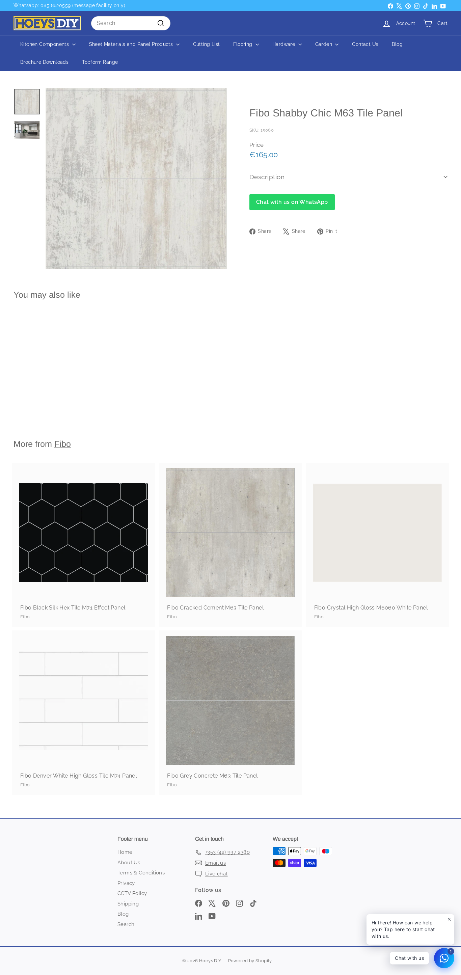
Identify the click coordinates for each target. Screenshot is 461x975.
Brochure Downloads (44, 62)
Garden (324, 44)
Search (125, 924)
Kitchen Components (45, 44)
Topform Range (100, 62)
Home (125, 852)
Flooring (243, 44)
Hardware (284, 44)
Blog (397, 44)
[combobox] (130, 23)
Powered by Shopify (250, 960)
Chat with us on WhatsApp (292, 202)
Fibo (62, 444)
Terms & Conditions (141, 873)
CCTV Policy (132, 893)
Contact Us (365, 44)
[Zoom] (136, 178)
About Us (128, 863)
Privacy (126, 883)
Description (266, 177)
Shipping (128, 904)
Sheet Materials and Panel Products (131, 44)
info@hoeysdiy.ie (53, 5)
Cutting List (206, 44)
